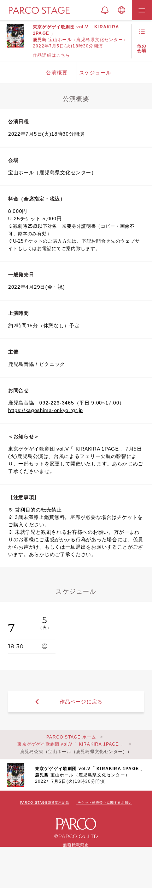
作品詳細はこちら (51, 55)
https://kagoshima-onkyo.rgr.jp (45, 410)
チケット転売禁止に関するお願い (105, 802)
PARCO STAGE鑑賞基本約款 (44, 802)
